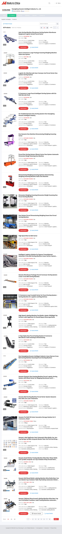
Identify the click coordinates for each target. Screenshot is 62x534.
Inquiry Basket (34, 47)
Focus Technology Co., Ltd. (21, 528)
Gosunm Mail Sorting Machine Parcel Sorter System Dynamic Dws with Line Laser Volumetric (37, 397)
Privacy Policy (53, 528)
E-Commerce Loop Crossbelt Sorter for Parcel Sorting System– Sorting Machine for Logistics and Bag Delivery (38, 296)
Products (12, 15)
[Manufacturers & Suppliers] (11, 3)
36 (11, 519)
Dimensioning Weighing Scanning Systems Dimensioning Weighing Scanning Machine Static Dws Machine (36, 175)
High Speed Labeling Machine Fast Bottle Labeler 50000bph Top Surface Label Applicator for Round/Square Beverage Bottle (38, 316)
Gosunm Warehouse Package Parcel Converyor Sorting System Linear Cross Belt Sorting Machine (38, 275)
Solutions (27, 15)
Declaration (46, 528)
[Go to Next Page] (57, 27)
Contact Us (42, 15)
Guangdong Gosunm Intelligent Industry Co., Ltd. (26, 9)
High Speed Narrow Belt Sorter (28, 236)
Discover (35, 15)
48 (14, 519)
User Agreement (39, 528)
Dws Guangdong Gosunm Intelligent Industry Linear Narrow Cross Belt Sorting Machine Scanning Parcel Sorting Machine (39, 357)
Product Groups (8, 23)
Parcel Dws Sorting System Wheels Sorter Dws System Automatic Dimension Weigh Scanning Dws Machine (39, 155)
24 (8, 519)
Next (56, 519)
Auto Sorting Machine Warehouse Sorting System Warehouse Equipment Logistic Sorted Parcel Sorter (37, 33)
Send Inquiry (23, 47)
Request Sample (37, 513)
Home (4, 15)
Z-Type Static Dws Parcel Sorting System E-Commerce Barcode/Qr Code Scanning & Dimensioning (35, 336)
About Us (20, 15)
